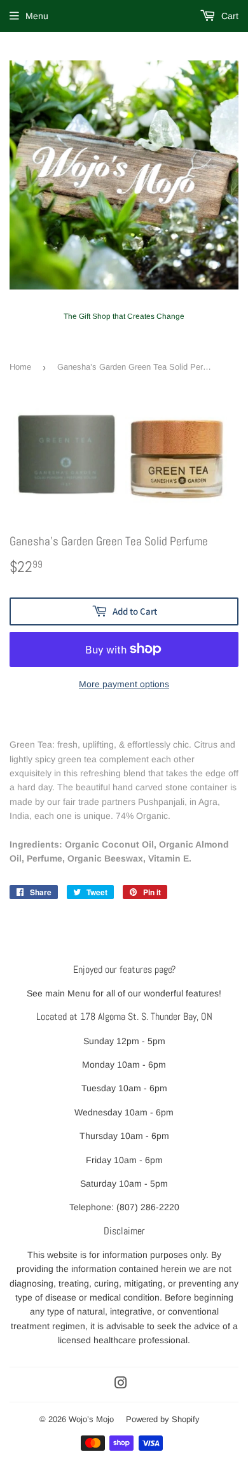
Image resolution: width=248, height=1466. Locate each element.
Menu (36, 16)
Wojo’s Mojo (91, 1419)
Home (20, 367)
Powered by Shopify (163, 1419)
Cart (228, 16)
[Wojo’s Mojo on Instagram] (120, 1384)
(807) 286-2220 (147, 1207)
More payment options (124, 684)
